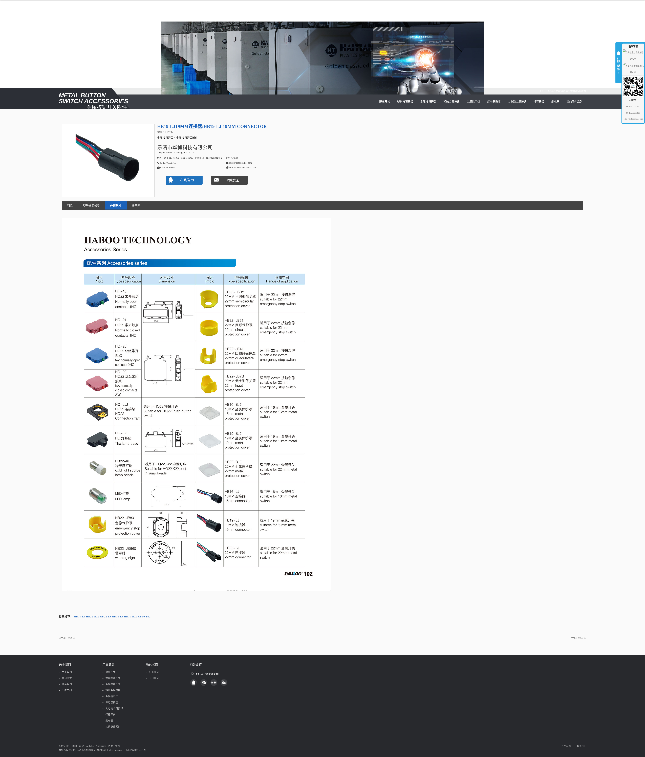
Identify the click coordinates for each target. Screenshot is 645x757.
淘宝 (81, 746)
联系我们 (67, 684)
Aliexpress (101, 746)
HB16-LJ (117, 616)
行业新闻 (154, 672)
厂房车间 (67, 690)
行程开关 (538, 101)
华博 (117, 746)
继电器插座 (494, 101)
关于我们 (67, 672)
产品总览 (550, 91)
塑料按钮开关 (405, 101)
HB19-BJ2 (130, 616)
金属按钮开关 (562, 91)
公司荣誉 (67, 678)
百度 (110, 746)
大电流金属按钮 (517, 101)
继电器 (555, 101)
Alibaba (90, 746)
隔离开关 (384, 101)
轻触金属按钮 (451, 101)
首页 (541, 91)
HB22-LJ (105, 616)
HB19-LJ (79, 616)
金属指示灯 (473, 101)
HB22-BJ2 (92, 616)
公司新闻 (154, 678)
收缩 (618, 62)
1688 (74, 746)
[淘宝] (224, 682)
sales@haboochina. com (633, 119)
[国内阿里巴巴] (213, 682)
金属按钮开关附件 (578, 91)
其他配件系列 (574, 101)
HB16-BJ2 (144, 616)
